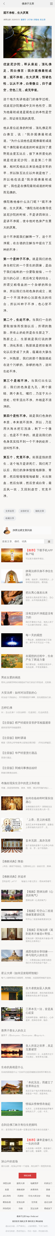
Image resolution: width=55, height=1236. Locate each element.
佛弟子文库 (28, 3)
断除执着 (7, 1202)
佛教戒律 (21, 1190)
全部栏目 (24, 511)
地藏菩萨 (34, 1183)
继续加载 (27, 1175)
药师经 (21, 1196)
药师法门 (48, 1183)
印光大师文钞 (34, 1196)
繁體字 (23, 20)
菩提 (48, 1196)
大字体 (30, 20)
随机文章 (39, 511)
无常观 (34, 1202)
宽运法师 (34, 1208)
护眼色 (36, 20)
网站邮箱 (39, 1221)
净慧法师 (7, 1183)
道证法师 (48, 1202)
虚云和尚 (7, 1196)
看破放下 (48, 1208)
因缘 (48, 1190)
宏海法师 (21, 1202)
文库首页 (10, 511)
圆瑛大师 (21, 1183)
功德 (21, 1208)
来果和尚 (34, 1190)
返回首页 (16, 1221)
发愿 (7, 1190)
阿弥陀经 (7, 1208)
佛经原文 (31, 1221)
